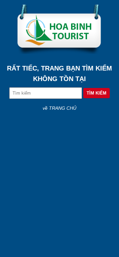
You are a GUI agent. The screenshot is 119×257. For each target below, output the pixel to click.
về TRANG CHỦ (59, 108)
